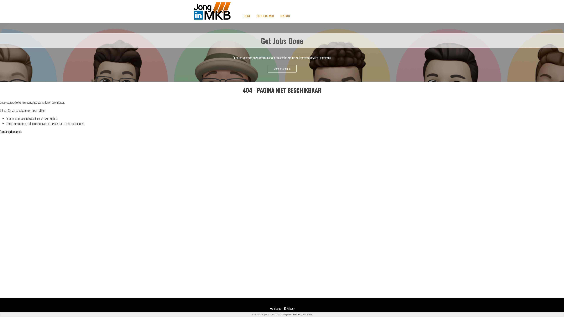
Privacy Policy (287, 314)
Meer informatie (282, 68)
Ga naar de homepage (11, 131)
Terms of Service (296, 314)
